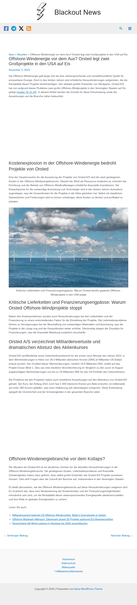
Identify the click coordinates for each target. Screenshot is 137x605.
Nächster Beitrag (122, 535)
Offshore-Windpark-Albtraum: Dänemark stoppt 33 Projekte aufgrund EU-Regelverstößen (62, 519)
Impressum (68, 559)
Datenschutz (69, 563)
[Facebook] (6, 28)
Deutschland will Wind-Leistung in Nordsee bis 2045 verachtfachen (50, 523)
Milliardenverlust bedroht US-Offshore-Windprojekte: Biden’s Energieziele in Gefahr (59, 515)
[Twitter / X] (21, 28)
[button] (121, 28)
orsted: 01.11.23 (26, 92)
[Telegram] (13, 28)
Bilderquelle (68, 567)
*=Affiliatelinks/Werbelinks (68, 571)
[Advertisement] (68, 127)
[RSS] (28, 28)
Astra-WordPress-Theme (88, 589)
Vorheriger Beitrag (16, 535)
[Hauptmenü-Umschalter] (130, 28)
